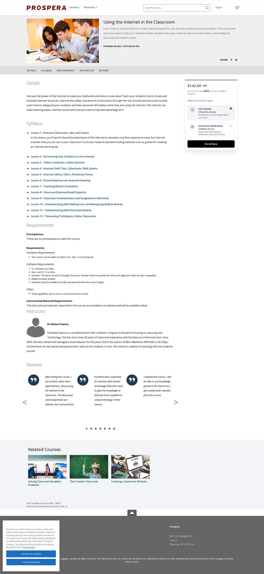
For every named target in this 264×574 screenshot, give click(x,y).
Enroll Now (211, 144)
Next (176, 402)
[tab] (98, 132)
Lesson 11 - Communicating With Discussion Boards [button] (61, 210)
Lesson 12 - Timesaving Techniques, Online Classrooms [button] (63, 216)
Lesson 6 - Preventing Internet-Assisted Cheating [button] (60, 180)
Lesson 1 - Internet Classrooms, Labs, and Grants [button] (60, 132)
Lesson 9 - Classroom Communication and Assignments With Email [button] (70, 198)
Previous (24, 402)
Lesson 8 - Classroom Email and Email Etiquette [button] (58, 192)
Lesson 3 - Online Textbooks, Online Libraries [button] (58, 162)
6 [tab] (109, 428)
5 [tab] (104, 428)
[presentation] (75, 7)
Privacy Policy (132, 561)
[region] (31, 546)
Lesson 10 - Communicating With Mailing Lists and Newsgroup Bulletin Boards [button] (77, 204)
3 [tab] (95, 428)
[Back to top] (132, 512)
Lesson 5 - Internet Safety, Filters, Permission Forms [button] (62, 174)
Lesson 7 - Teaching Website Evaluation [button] (54, 186)
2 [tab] (91, 428)
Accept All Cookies (31, 553)
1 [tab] (86, 428)
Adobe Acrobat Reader (43, 278)
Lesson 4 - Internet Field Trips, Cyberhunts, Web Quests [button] (64, 168)
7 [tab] (114, 428)
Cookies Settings (31, 562)
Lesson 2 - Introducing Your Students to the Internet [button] (62, 156)
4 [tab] (100, 428)
